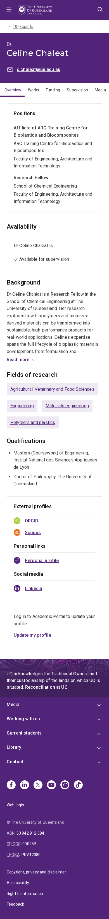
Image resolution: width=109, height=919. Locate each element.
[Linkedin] (24, 785)
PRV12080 (31, 854)
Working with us (23, 718)
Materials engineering (67, 405)
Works (33, 90)
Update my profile (32, 635)
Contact (15, 761)
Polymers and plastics (32, 422)
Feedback (15, 904)
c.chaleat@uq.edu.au (38, 69)
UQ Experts (23, 26)
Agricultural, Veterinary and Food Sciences (52, 389)
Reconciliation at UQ (46, 687)
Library (14, 747)
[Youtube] (51, 785)
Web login (15, 805)
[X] (38, 785)
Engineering (22, 405)
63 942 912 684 (30, 833)
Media (13, 704)
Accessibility (18, 882)
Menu (9, 10)
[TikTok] (78, 785)
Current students (24, 733)
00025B (29, 844)
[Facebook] (11, 785)
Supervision (77, 90)
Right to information (25, 893)
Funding (53, 90)
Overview (12, 90)
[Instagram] (64, 785)
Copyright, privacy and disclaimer (36, 872)
